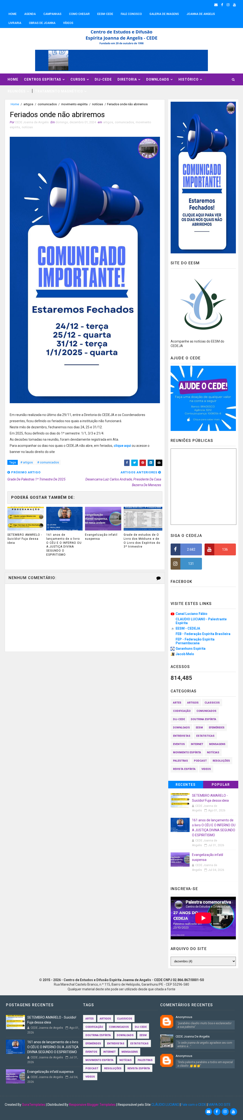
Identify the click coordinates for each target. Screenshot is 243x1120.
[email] (216, 4)
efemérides (216, 727)
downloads (181, 727)
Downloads (157, 79)
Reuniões (17, 91)
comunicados (47, 104)
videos (206, 769)
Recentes (186, 784)
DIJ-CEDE (103, 79)
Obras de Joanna (42, 23)
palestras (180, 760)
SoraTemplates (33, 1104)
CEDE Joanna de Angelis (193, 1036)
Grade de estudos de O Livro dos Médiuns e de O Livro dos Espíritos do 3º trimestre (142, 540)
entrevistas (181, 735)
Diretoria (127, 79)
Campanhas (52, 14)
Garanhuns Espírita (191, 648)
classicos (212, 702)
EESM (199, 727)
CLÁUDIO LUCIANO (165, 1104)
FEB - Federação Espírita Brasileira (203, 634)
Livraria (15, 23)
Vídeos (68, 23)
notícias (97, 104)
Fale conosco (131, 14)
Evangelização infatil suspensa (101, 536)
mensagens (217, 744)
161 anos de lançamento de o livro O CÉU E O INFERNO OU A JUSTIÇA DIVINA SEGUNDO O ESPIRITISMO (64, 544)
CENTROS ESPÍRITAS (42, 79)
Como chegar (79, 14)
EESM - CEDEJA (188, 628)
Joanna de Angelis (201, 14)
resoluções (221, 760)
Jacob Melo (185, 654)
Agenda (30, 14)
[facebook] (222, 4)
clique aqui (122, 446)
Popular (221, 784)
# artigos (26, 462)
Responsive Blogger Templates (92, 1104)
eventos (179, 744)
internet (197, 744)
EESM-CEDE (105, 14)
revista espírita (184, 769)
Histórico (188, 79)
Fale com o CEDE (193, 1104)
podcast (200, 760)
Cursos (77, 79)
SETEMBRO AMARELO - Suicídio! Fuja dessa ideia (24, 538)
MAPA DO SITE (219, 1104)
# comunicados (48, 462)
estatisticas (205, 735)
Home (13, 14)
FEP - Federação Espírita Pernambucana (195, 641)
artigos (28, 104)
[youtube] (234, 4)
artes (177, 702)
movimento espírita (74, 104)
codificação (182, 711)
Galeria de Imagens (164, 14)
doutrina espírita (203, 719)
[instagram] (228, 4)
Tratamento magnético (59, 91)
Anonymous (184, 1017)
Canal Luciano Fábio (191, 614)
